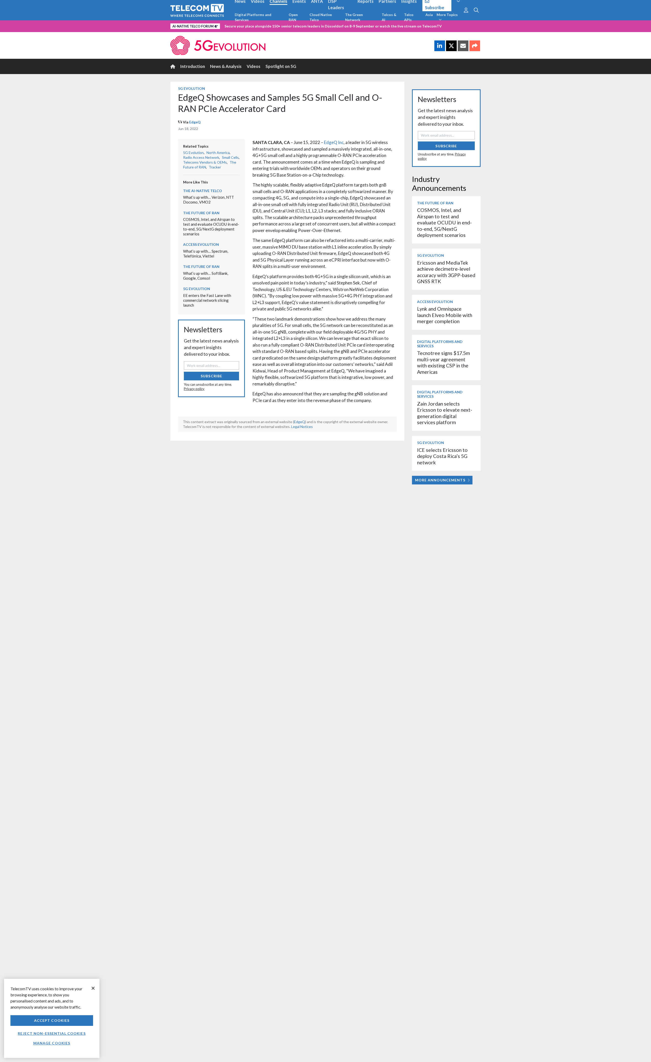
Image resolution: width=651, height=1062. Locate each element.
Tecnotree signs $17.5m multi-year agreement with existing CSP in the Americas (443, 362)
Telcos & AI (389, 17)
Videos (253, 66)
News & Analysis (226, 66)
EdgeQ (195, 122)
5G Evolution (191, 88)
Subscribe (211, 376)
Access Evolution (201, 244)
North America (218, 152)
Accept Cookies (52, 1020)
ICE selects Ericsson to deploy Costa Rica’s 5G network (442, 456)
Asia (429, 14)
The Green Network (354, 17)
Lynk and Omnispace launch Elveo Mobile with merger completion (444, 315)
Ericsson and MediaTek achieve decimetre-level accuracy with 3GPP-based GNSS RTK (446, 272)
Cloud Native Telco (320, 17)
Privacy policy (194, 389)
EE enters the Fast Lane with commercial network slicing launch (207, 300)
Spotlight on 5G (280, 66)
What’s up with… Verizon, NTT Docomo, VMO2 (208, 199)
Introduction (192, 66)
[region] (51, 1018)
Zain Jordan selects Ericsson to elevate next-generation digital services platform (444, 413)
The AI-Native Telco (202, 191)
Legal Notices (302, 426)
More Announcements (440, 480)
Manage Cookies (51, 1043)
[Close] (93, 988)
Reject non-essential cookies (51, 1033)
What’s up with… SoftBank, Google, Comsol (205, 275)
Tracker (215, 167)
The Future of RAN (201, 213)
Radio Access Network (201, 157)
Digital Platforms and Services (253, 17)
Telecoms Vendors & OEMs (205, 162)
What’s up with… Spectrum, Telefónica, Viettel (205, 253)
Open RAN (293, 17)
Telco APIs (408, 17)
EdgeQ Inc (334, 142)
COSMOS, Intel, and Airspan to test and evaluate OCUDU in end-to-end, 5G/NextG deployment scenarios (211, 226)
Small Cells (230, 157)
